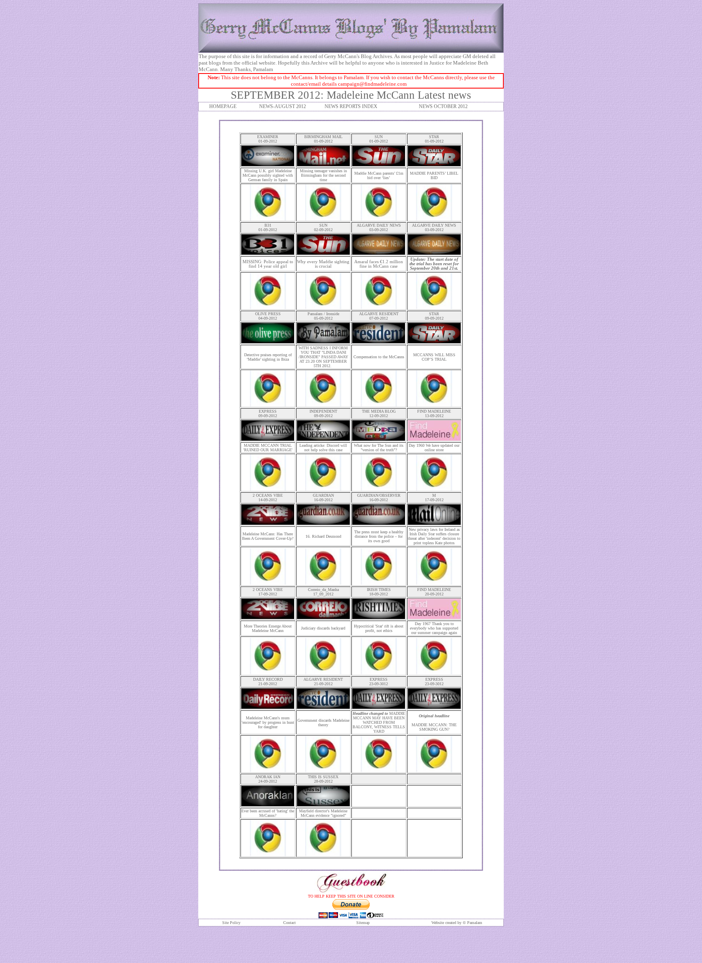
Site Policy (231, 922)
